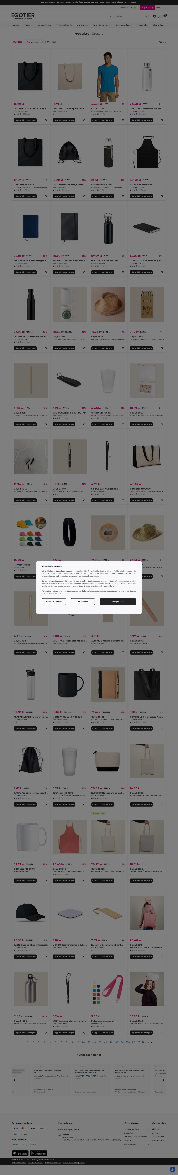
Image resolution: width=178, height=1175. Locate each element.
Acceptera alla (118, 602)
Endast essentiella (54, 602)
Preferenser (83, 602)
